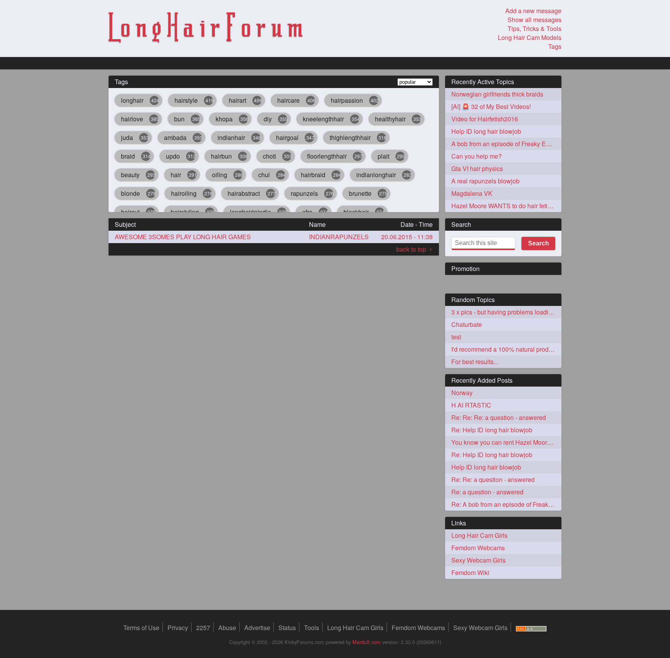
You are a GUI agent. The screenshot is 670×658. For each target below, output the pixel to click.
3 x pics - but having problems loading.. (504, 311)
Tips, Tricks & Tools (534, 28)
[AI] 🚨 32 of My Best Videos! (491, 106)
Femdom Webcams (478, 547)
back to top (414, 249)
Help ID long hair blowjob (486, 131)
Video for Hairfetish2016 (484, 118)
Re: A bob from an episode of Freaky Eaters (506, 504)
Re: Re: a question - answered (493, 479)
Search (538, 243)
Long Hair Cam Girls (479, 535)
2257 (203, 627)
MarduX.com (366, 642)
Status (287, 627)
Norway (462, 392)
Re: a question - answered (487, 491)
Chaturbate (466, 324)
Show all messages (534, 19)
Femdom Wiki (470, 572)
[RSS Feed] (531, 627)
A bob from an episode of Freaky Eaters (505, 143)
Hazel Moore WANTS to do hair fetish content (506, 205)
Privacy (178, 627)
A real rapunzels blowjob (485, 180)
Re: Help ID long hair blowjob (491, 429)
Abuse (227, 627)
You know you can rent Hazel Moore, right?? (506, 442)
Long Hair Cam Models (529, 37)
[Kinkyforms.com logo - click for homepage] (205, 28)
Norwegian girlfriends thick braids (497, 94)
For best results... (474, 361)
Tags (554, 46)
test (456, 336)
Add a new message (533, 10)
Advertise (257, 627)
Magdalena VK (471, 193)
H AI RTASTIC (471, 405)
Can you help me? (476, 156)
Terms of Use (141, 627)
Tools (311, 627)
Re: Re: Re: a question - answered (498, 417)
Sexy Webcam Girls (478, 560)
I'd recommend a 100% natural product (504, 349)
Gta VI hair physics (477, 168)
